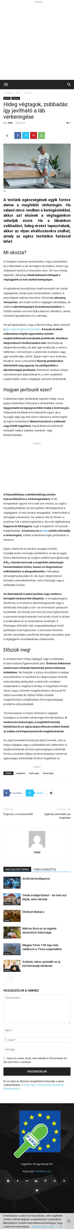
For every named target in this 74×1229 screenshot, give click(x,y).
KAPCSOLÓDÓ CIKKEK (17, 869)
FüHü (10, 122)
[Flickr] (26, 1181)
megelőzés (20, 773)
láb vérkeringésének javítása (23, 329)
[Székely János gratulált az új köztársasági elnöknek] (12, 966)
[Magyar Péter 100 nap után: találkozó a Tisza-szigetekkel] (12, 949)
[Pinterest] (33, 135)
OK (60, 1226)
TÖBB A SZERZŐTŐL (44, 869)
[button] (5, 84)
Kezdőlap (7, 92)
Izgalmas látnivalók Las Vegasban (57, 816)
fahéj (44, 530)
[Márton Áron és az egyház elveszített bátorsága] (12, 933)
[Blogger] (8, 1181)
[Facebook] (17, 135)
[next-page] (11, 978)
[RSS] (54, 1181)
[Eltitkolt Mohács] (12, 916)
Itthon (18, 92)
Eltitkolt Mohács (33, 912)
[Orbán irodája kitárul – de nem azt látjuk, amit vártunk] (12, 899)
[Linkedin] (36, 1181)
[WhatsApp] (41, 135)
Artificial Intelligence (36, 878)
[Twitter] (25, 135)
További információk (42, 1226)
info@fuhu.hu (43, 1171)
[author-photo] (37, 847)
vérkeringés (48, 773)
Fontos (7, 937)
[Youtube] (37, 1190)
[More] (51, 793)
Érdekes (28, 92)
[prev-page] (5, 978)
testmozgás (34, 773)
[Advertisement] (37, 41)
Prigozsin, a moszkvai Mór (18, 814)
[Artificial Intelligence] (12, 883)
